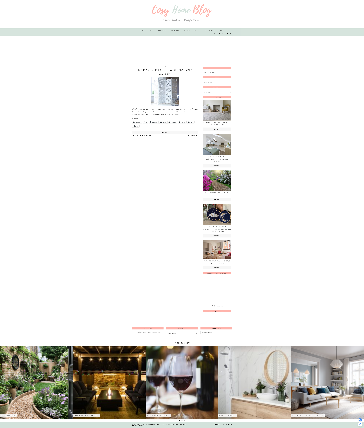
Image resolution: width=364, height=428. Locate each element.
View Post (164, 132)
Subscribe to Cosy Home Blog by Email (148, 332)
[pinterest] (219, 34)
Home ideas (175, 30)
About (151, 30)
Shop (222, 30)
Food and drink (209, 30)
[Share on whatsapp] (145, 135)
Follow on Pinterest (218, 306)
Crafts (196, 30)
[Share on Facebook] (136, 135)
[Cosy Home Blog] (182, 14)
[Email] (227, 34)
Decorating (162, 30)
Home (142, 30)
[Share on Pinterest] (140, 135)
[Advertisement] (182, 50)
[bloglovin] (222, 34)
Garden (187, 30)
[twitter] (214, 34)
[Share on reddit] (147, 135)
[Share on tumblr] (143, 135)
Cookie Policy (173, 424)
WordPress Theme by (222, 424)
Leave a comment (191, 135)
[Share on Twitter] (138, 135)
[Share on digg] (150, 135)
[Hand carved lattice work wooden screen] (165, 105)
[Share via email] (133, 135)
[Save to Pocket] (152, 135)
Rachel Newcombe (158, 67)
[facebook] (217, 34)
